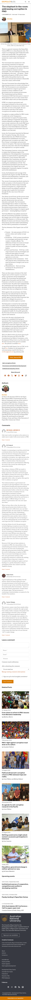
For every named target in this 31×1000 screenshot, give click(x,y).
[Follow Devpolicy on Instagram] (12, 987)
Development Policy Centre (9, 969)
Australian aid (5, 959)
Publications (5, 973)
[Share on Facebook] (8, 375)
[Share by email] (22, 375)
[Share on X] (12, 375)
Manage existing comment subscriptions (13, 672)
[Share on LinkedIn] (5, 375)
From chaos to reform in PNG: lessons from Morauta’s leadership (15, 713)
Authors (4, 953)
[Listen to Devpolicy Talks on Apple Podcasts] (22, 987)
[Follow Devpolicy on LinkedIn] (8, 987)
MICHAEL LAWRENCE (13, 430)
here (3, 343)
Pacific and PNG (6, 961)
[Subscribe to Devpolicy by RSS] (19, 987)
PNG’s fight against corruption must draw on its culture (15, 744)
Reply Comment (6, 440)
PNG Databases (6, 978)
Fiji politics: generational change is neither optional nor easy (14, 868)
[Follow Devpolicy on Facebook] (15, 987)
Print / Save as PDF (15, 357)
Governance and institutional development (14, 366)
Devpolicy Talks (6, 975)
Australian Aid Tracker (7, 971)
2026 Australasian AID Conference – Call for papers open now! (15, 907)
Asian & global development (9, 965)
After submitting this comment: (11, 666)
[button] (25, 2)
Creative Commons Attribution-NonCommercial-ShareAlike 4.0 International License (14, 944)
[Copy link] (26, 375)
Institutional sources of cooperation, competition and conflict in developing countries (15, 886)
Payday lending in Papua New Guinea (15, 897)
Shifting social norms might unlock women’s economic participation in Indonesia (15, 837)
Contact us (4, 955)
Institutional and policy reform (10, 368)
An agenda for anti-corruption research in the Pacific (13, 806)
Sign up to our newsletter (10, 935)
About (3, 951)
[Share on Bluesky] (15, 375)
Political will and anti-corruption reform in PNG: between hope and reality (14, 775)
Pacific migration (6, 963)
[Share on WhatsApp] (19, 375)
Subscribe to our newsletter (15, 998)
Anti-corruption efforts (8, 363)
